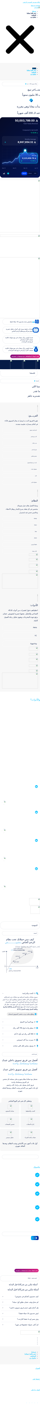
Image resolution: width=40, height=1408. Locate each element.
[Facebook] (33, 1402)
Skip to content (35, 5)
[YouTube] (38, 1402)
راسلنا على (36, 1379)
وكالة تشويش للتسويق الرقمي (31, 2)
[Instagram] (27, 1402)
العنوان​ (37, 1368)
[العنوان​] (38, 1366)
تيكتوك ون (33, 17)
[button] (20, 39)
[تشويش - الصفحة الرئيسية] (37, 7)
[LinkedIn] (30, 1402)
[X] (25, 1402)
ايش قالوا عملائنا (31, 13)
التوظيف (33, 15)
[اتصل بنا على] (38, 1387)
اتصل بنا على (35, 1390)
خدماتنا (34, 11)
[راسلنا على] (38, 1376)
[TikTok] (36, 1402)
